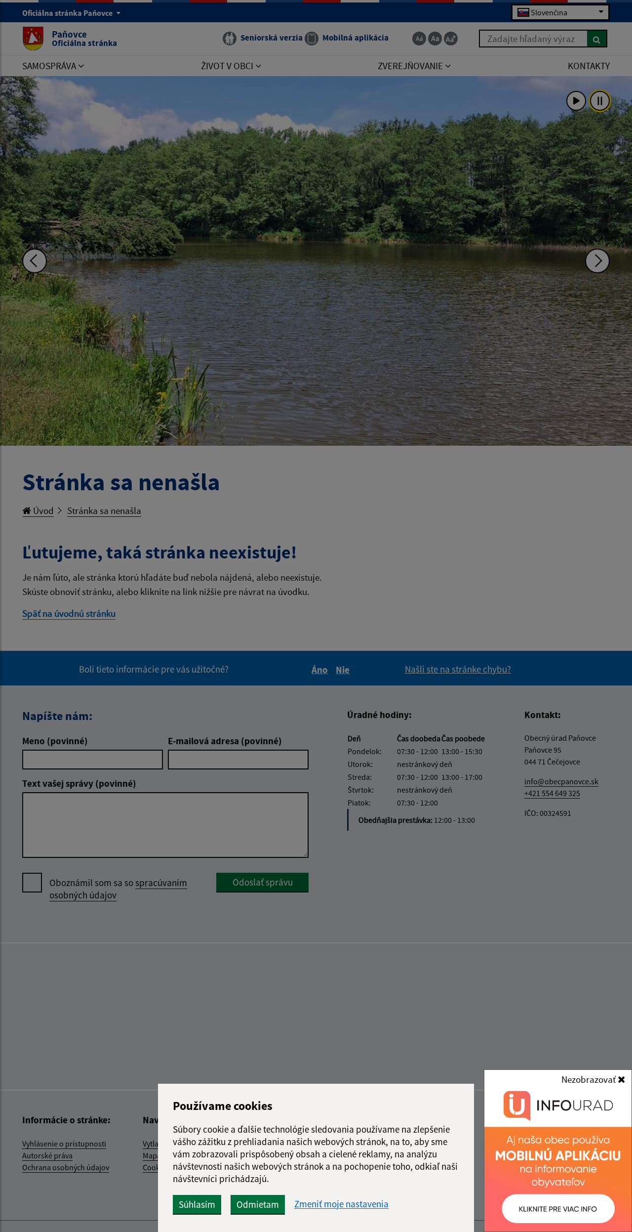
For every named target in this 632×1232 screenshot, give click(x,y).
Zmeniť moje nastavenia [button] (341, 1204)
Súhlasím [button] (197, 1204)
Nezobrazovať (589, 1079)
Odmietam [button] (258, 1204)
